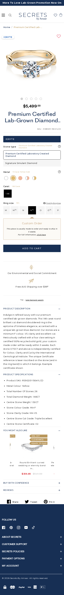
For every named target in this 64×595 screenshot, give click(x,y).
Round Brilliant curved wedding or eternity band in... (32, 465)
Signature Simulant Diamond (21, 163)
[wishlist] (55, 15)
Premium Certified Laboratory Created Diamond (27, 154)
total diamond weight (34, 300)
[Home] (33, 16)
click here (41, 235)
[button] (60, 14)
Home (6, 27)
